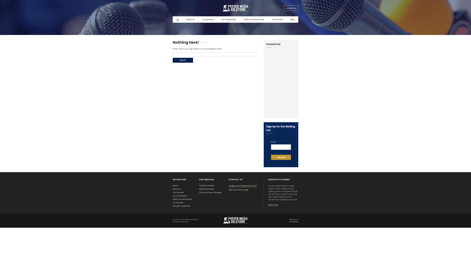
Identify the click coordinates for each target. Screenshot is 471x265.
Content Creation (206, 185)
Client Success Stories (254, 19)
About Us (190, 19)
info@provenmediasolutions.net (243, 186)
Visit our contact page (238, 190)
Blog (292, 19)
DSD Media (293, 221)
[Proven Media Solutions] (235, 10)
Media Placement (206, 189)
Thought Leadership (181, 206)
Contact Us (291, 8)
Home (175, 185)
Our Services (208, 19)
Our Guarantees (229, 19)
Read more (273, 205)
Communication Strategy (210, 192)
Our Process (277, 19)
